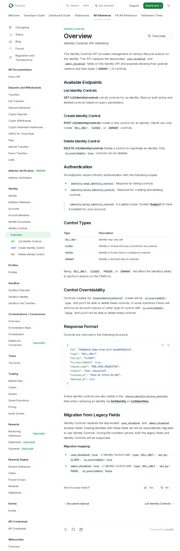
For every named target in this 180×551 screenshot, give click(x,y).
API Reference (102, 15)
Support (155, 204)
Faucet (19, 48)
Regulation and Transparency (24, 57)
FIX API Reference (126, 15)
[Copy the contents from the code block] (162, 345)
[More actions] (171, 36)
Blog (18, 41)
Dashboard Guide (59, 15)
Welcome (14, 15)
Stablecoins (82, 15)
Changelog (22, 27)
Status (19, 34)
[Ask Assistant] (168, 345)
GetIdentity (118, 401)
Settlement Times (152, 15)
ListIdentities (140, 401)
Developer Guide (34, 15)
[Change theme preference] (169, 5)
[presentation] (31, 285)
